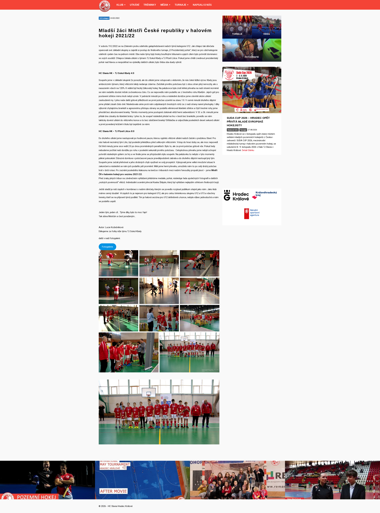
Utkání (134, 5)
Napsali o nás (202, 5)
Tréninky (150, 5)
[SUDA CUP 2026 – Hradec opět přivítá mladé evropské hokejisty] (251, 90)
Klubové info (233, 130)
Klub (120, 5)
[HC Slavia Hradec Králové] (105, 6)
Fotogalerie (107, 246)
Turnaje (180, 5)
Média (164, 5)
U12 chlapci (104, 18)
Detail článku (248, 150)
